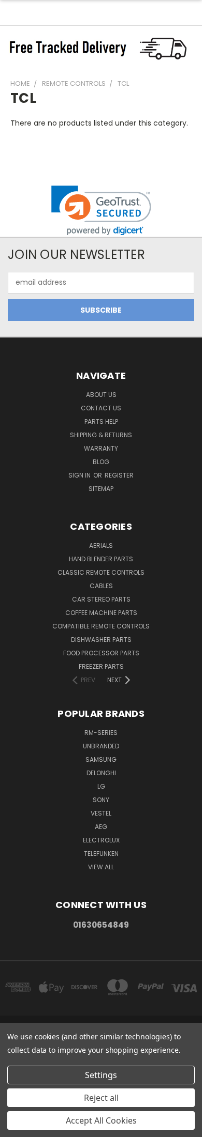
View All (101, 867)
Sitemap (101, 488)
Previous (16, 1126)
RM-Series (101, 732)
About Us (101, 394)
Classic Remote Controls (101, 572)
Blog (101, 461)
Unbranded (101, 746)
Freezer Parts (101, 666)
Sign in (80, 475)
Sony (101, 799)
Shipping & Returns (101, 435)
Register (119, 475)
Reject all (101, 1097)
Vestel (101, 813)
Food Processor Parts (101, 653)
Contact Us (101, 408)
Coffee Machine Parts (101, 612)
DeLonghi (101, 773)
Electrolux (101, 840)
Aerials (101, 545)
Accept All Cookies (101, 1120)
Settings (101, 1075)
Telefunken (101, 853)
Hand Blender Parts (101, 559)
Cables (101, 585)
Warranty (101, 448)
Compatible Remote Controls (101, 626)
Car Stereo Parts (101, 599)
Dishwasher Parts (101, 639)
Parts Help (101, 421)
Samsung (101, 759)
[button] (101, 211)
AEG (101, 826)
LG (101, 786)
